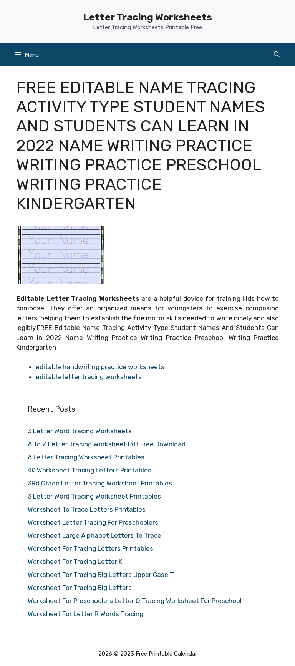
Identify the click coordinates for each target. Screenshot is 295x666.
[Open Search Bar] (276, 54)
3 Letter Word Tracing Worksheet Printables (94, 496)
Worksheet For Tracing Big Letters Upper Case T (101, 574)
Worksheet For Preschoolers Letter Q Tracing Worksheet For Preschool (135, 601)
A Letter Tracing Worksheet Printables (86, 457)
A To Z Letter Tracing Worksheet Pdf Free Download (107, 444)
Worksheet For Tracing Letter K (75, 561)
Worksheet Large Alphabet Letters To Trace (94, 535)
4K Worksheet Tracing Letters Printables (89, 470)
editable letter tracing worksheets (89, 377)
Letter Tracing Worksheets (147, 17)
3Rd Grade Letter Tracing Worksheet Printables (100, 483)
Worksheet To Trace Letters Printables (87, 509)
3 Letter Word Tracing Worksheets (80, 431)
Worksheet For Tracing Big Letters (80, 587)
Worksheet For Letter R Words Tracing (85, 614)
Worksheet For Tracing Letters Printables (90, 548)
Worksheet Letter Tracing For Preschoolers (93, 522)
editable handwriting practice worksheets (100, 367)
